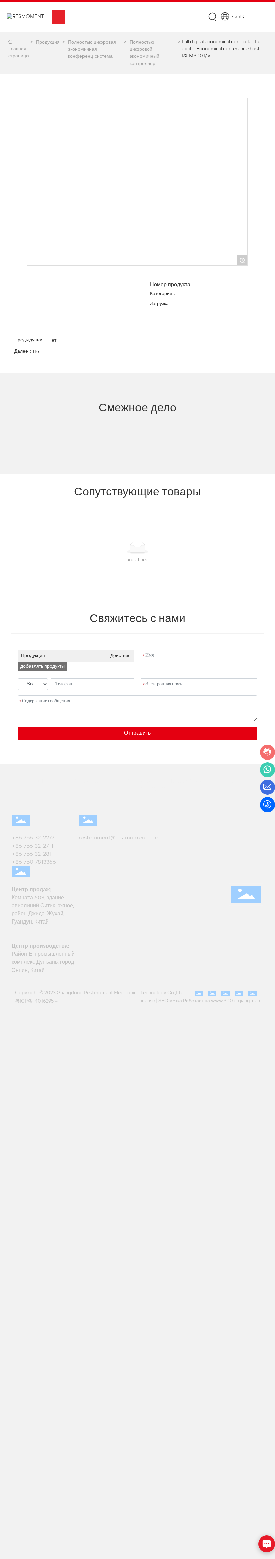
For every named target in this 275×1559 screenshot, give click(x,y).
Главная (39, 781)
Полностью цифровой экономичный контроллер (144, 53)
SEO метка (170, 1001)
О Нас (113, 789)
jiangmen (250, 1001)
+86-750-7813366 (34, 862)
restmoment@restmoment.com (119, 838)
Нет (52, 340)
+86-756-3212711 (34, 846)
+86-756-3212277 (34, 838)
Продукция (48, 42)
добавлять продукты (42, 666)
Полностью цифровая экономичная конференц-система (92, 49)
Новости (236, 781)
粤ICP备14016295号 (36, 1001)
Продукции (87, 781)
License (146, 1001)
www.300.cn (225, 1001)
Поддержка (186, 781)
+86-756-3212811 (33, 854)
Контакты (155, 789)
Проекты (136, 781)
